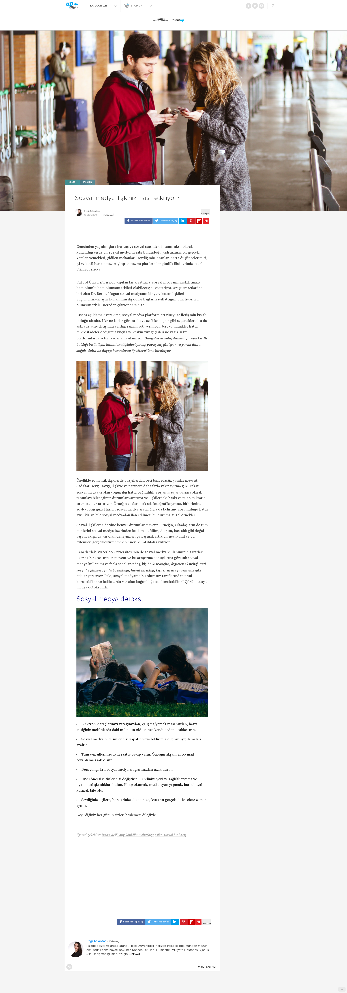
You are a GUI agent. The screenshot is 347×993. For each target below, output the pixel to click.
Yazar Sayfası (207, 966)
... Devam (134, 954)
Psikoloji (87, 182)
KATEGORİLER (99, 6)
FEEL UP (72, 182)
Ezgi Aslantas (92, 211)
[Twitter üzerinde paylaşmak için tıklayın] (165, 221)
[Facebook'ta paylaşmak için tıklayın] (139, 221)
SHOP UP (137, 6)
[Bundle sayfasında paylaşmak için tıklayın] (206, 221)
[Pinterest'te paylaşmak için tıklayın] (191, 221)
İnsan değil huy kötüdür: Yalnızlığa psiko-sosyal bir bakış (144, 835)
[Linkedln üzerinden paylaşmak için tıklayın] (183, 221)
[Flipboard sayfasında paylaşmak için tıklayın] (199, 221)
